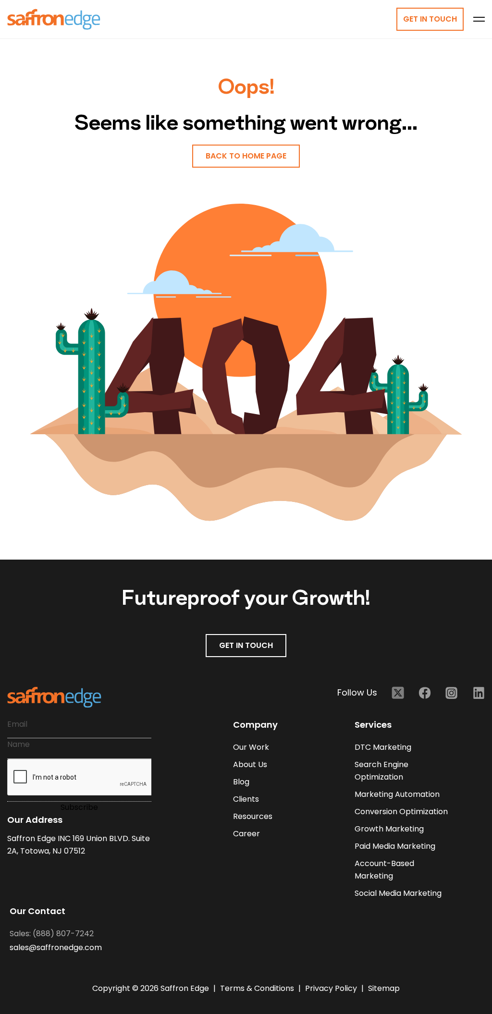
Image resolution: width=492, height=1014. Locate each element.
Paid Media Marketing (395, 846)
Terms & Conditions (258, 988)
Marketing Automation (397, 794)
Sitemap (384, 988)
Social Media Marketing (398, 893)
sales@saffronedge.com (56, 947)
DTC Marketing (383, 747)
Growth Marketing (389, 828)
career (246, 833)
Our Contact (37, 911)
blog (241, 781)
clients (246, 799)
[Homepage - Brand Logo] (53, 19)
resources (252, 816)
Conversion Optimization (401, 811)
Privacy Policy (332, 988)
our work (251, 747)
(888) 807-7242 (63, 933)
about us (250, 764)
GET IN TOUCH (246, 645)
